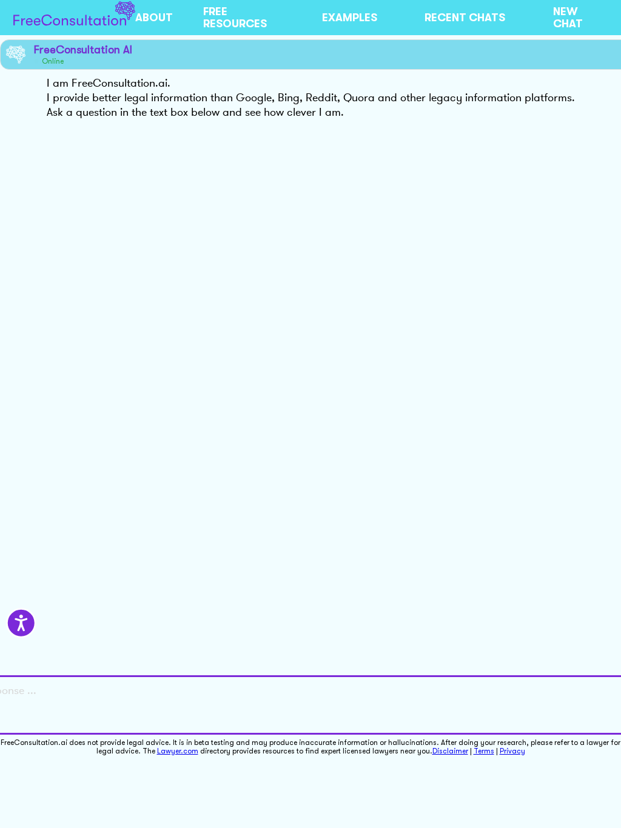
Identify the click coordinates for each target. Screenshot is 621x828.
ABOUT (154, 18)
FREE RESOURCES (235, 17)
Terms (484, 751)
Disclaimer (450, 751)
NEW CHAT (568, 17)
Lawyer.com (177, 751)
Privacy (512, 751)
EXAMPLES (349, 18)
